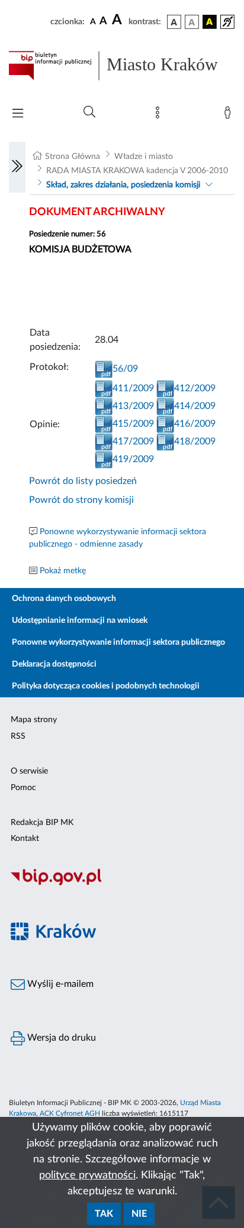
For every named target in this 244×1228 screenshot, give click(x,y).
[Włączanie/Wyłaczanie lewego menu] (17, 167)
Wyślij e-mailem (59, 984)
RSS (18, 736)
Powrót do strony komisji (81, 500)
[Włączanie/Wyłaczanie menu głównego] (18, 114)
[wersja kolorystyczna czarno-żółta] (209, 22)
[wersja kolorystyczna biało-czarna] (192, 22)
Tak (104, 1214)
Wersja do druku (60, 1037)
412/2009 (195, 388)
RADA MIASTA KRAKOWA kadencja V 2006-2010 (137, 171)
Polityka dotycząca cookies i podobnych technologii (106, 686)
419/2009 (133, 459)
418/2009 (195, 441)
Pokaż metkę (63, 571)
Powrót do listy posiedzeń (83, 481)
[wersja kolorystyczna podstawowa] (174, 22)
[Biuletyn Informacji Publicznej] (122, 883)
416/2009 (195, 423)
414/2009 (195, 406)
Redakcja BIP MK (42, 822)
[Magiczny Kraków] (122, 938)
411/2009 (133, 388)
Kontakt (25, 838)
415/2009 (133, 423)
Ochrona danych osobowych (64, 598)
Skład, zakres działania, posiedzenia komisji (123, 185)
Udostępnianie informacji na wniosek (79, 620)
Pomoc (23, 788)
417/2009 (133, 441)
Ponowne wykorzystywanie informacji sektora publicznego (118, 642)
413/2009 (133, 406)
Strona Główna (72, 156)
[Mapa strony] (160, 115)
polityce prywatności (87, 1175)
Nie (139, 1214)
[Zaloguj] (229, 115)
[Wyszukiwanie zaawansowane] (89, 112)
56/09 (125, 368)
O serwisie (29, 771)
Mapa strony (34, 720)
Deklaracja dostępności (54, 664)
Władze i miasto (143, 156)
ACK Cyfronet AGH (70, 1113)
